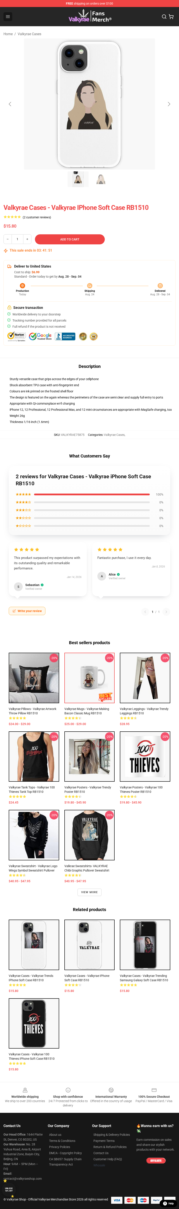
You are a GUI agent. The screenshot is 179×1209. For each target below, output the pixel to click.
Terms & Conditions (62, 1141)
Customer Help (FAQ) (107, 1159)
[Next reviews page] (166, 612)
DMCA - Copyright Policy (65, 1153)
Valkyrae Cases (29, 34)
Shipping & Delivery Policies (111, 1134)
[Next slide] (168, 104)
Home (8, 34)
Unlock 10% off (9, 1189)
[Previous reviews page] (145, 612)
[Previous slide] (10, 104)
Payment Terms (104, 1141)
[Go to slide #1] (78, 179)
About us (55, 1134)
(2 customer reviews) (37, 217)
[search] (164, 16)
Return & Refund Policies (110, 1147)
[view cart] (171, 16)
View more (89, 892)
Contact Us (100, 1153)
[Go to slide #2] (100, 179)
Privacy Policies (59, 1147)
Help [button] (171, 1203)
